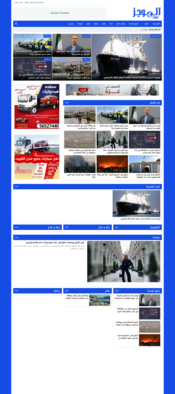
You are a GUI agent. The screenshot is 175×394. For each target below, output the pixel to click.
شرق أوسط (133, 23)
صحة (111, 23)
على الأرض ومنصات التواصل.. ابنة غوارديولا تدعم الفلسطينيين (115, 151)
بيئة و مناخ (121, 23)
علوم (88, 23)
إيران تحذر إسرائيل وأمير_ (138, 29)
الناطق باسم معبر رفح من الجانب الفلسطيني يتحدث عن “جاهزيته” (148, 176)
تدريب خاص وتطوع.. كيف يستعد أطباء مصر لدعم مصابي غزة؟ (114, 127)
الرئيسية (156, 23)
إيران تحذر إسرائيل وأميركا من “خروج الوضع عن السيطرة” (146, 127)
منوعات (80, 23)
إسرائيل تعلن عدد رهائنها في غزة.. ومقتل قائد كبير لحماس (147, 151)
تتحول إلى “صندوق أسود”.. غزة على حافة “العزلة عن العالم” (112, 176)
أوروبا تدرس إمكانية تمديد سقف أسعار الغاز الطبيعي (140, 218)
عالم (104, 23)
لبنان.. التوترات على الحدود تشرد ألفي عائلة (81, 176)
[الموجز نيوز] (134, 13)
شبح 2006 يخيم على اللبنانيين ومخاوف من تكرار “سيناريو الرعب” (81, 127)
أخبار (146, 23)
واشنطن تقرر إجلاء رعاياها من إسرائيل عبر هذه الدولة (77, 297)
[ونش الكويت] (36, 106)
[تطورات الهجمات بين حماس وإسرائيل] (112, 90)
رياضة (96, 23)
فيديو (71, 23)
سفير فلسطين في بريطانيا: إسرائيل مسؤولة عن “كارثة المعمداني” (82, 151)
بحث (16, 24)
